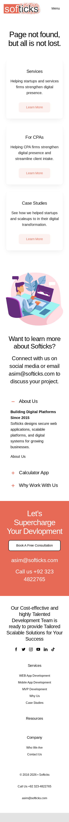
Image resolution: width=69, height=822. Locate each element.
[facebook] (16, 649)
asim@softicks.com (34, 560)
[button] (34, 401)
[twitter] (23, 649)
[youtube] (38, 649)
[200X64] (22, 4)
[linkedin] (45, 649)
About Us (18, 456)
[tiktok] (53, 649)
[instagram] (31, 649)
